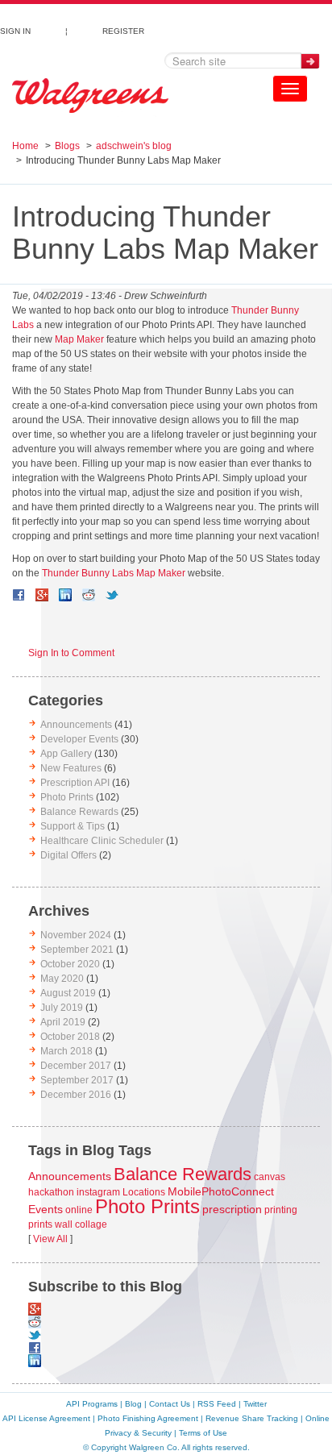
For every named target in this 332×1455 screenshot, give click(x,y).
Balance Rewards (79, 811)
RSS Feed (216, 1403)
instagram (98, 1192)
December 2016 (75, 1094)
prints (40, 1224)
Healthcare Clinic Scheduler (102, 840)
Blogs (67, 146)
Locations (143, 1192)
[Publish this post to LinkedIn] (65, 594)
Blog (133, 1403)
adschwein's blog (134, 146)
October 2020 (70, 964)
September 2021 (77, 949)
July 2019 (61, 1007)
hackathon (51, 1192)
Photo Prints (66, 797)
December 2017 (75, 1065)
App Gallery (66, 753)
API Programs (92, 1403)
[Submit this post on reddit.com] (88, 594)
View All (50, 1239)
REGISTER (123, 29)
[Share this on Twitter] (112, 594)
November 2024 (75, 935)
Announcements (76, 724)
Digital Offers (68, 855)
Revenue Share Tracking (251, 1418)
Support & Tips (72, 826)
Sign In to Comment (71, 653)
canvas (269, 1177)
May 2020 (62, 978)
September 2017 (77, 1080)
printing (280, 1210)
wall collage (81, 1224)
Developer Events (79, 739)
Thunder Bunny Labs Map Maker (113, 573)
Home (25, 146)
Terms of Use (203, 1432)
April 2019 (62, 1022)
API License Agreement (46, 1418)
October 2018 (70, 1036)
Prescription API (75, 782)
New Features (71, 768)
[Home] (90, 96)
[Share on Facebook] (18, 594)
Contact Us (169, 1403)
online (79, 1210)
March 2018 (66, 1051)
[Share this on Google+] (41, 594)
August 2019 (68, 993)
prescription (232, 1209)
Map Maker (79, 339)
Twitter (255, 1403)
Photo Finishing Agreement (148, 1418)
